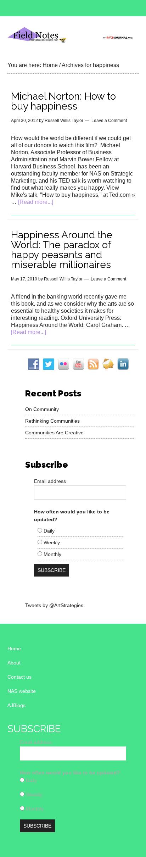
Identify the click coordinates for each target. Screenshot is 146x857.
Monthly (51, 554)
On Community (42, 409)
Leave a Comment (109, 120)
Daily (48, 531)
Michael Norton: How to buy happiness (63, 101)
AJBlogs (16, 705)
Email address (50, 481)
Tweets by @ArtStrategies (54, 605)
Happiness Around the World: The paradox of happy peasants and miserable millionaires (61, 250)
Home (14, 648)
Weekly (51, 542)
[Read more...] (35, 202)
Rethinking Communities (52, 421)
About (14, 663)
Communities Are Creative (54, 432)
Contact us (19, 677)
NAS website (21, 691)
